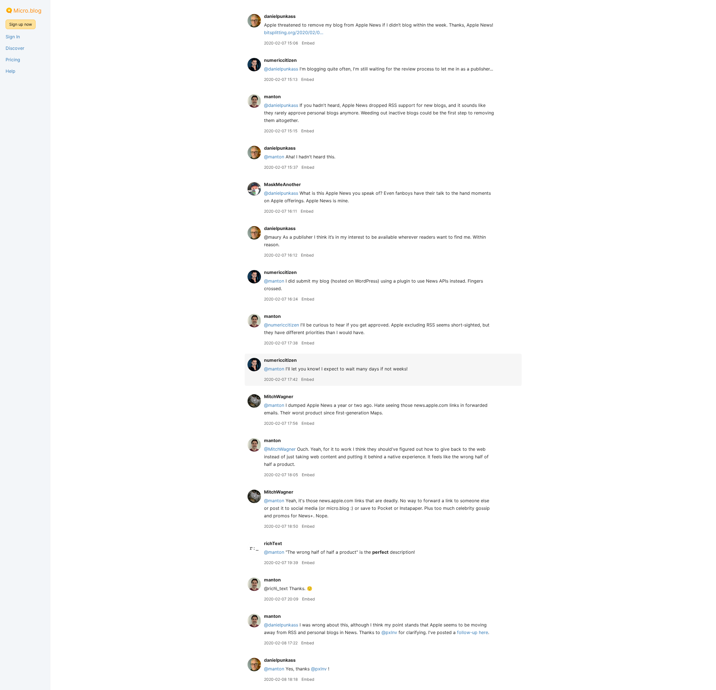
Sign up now (20, 24)
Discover (15, 48)
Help (10, 71)
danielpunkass (280, 16)
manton (272, 96)
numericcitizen (280, 60)
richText (273, 543)
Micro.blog (27, 10)
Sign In (13, 36)
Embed (308, 43)
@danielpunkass (281, 69)
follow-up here (472, 632)
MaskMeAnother (282, 184)
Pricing (13, 59)
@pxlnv (389, 632)
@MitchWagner (280, 449)
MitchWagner (278, 396)
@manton (274, 156)
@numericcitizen (281, 325)
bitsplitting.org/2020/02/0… (293, 32)
